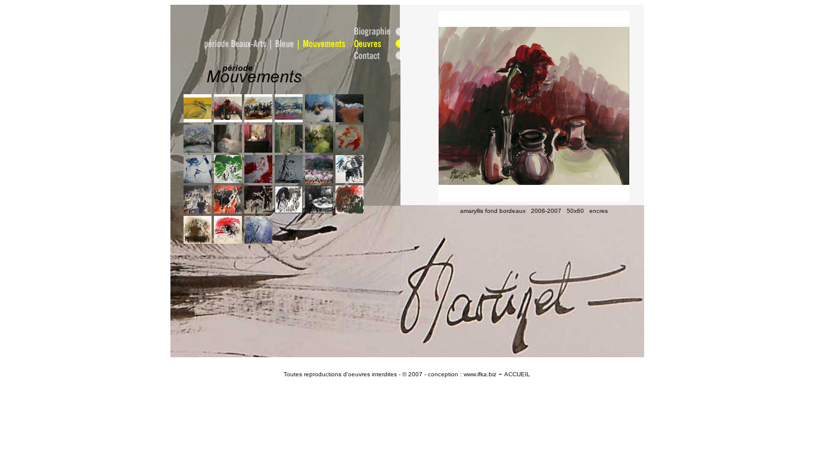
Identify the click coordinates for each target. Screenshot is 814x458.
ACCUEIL (517, 374)
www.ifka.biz (479, 374)
